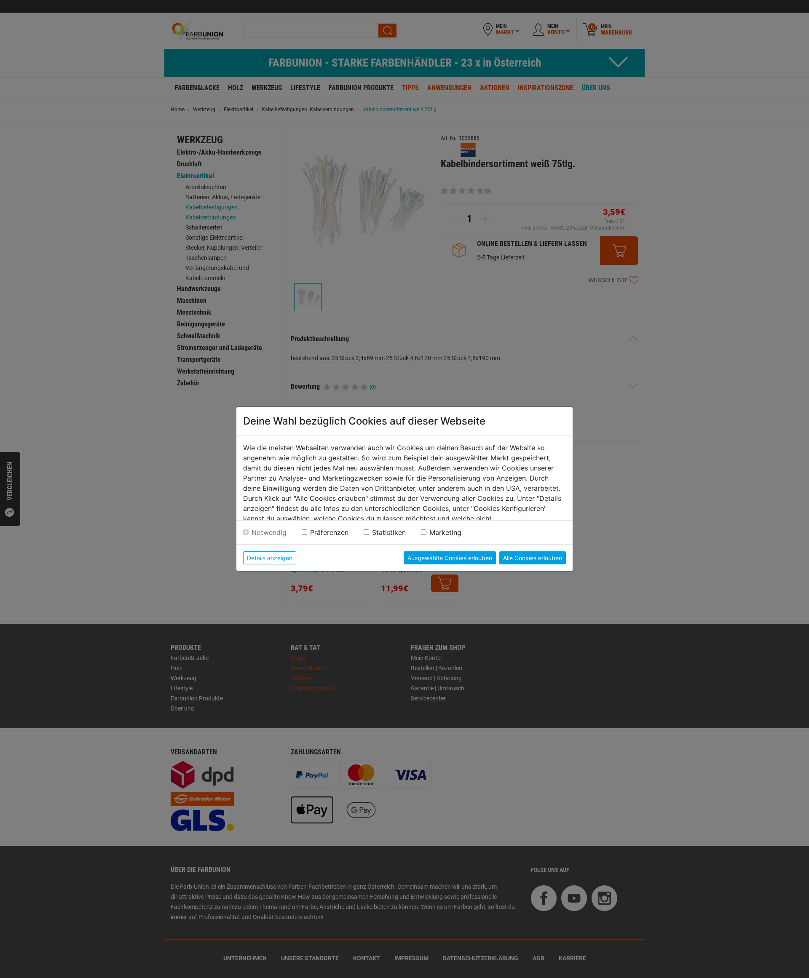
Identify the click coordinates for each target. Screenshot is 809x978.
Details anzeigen (269, 557)
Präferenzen (329, 532)
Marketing (445, 532)
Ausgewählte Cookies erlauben (449, 557)
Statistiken (389, 532)
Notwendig (269, 532)
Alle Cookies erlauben (532, 557)
